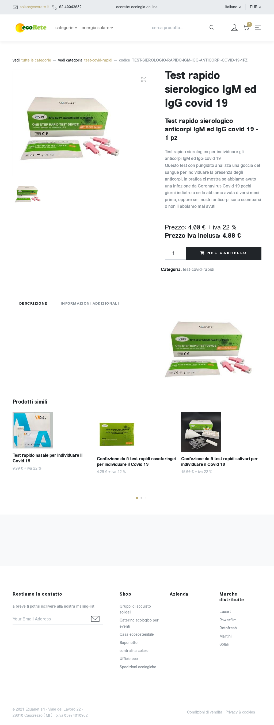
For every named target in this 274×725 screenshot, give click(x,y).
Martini (225, 636)
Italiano (231, 7)
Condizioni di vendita (204, 712)
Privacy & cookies (240, 712)
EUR (253, 7)
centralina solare (134, 650)
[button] (137, 498)
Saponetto (129, 642)
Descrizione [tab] (33, 303)
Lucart (225, 611)
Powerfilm (228, 620)
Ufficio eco (129, 658)
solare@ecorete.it (34, 7)
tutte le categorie (36, 60)
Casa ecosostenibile (137, 634)
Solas (224, 644)
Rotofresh (228, 628)
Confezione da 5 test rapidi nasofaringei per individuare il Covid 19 (136, 461)
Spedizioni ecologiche (138, 667)
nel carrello (227, 253)
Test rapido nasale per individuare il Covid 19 (47, 458)
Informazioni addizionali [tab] (90, 303)
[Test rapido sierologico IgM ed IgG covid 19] (144, 79)
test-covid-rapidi (98, 60)
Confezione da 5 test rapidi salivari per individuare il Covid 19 (219, 461)
